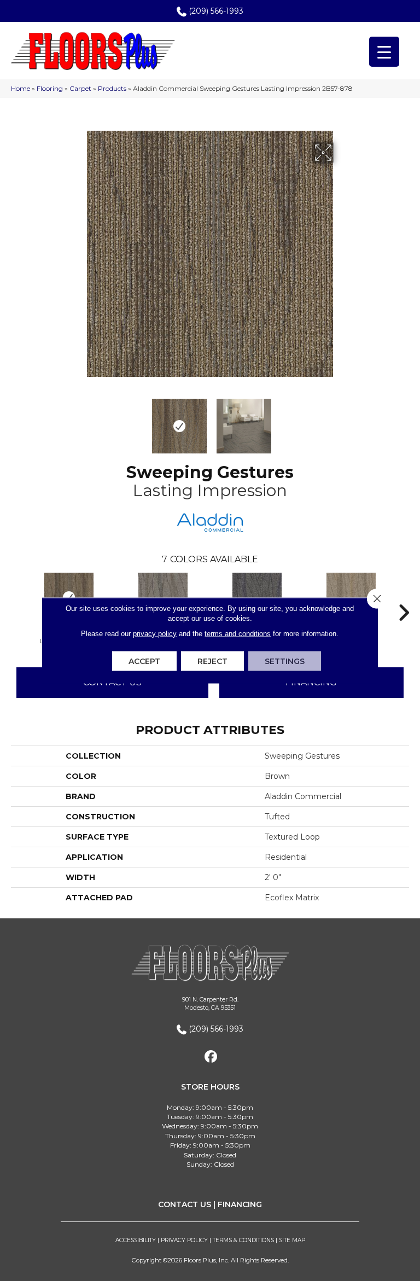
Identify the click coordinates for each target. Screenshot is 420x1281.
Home (20, 88)
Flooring (50, 88)
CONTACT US (184, 1204)
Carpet (80, 88)
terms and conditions (238, 634)
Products (112, 88)
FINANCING (240, 1204)
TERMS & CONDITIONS (243, 1240)
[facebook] (211, 1057)
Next (341, 420)
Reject (212, 661)
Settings (285, 661)
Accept (144, 661)
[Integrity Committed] (257, 597)
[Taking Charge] (163, 597)
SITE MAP (292, 1240)
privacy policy (155, 634)
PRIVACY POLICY (184, 1240)
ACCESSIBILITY (135, 1240)
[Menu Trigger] (384, 52)
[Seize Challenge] (351, 597)
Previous (78, 420)
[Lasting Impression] (69, 597)
